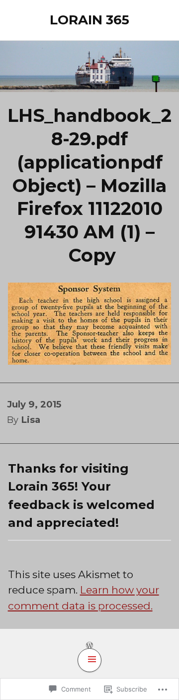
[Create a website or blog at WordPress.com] (89, 645)
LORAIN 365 (89, 20)
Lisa (30, 419)
